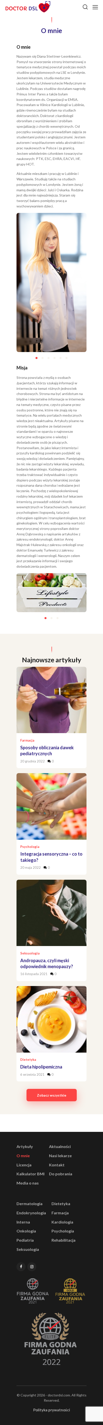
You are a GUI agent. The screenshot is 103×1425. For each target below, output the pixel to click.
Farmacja (27, 740)
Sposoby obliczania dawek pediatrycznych (47, 750)
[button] (37, 358)
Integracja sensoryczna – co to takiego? (51, 857)
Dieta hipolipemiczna (41, 1066)
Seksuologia (30, 953)
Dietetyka (28, 1060)
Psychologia (29, 847)
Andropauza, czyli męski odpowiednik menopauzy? (46, 963)
